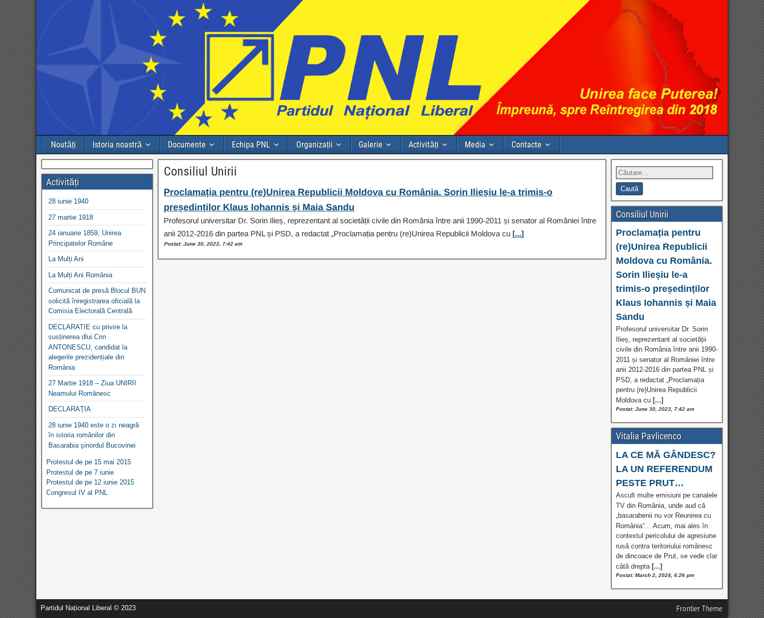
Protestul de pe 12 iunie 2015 (90, 482)
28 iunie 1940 (68, 201)
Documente (187, 145)
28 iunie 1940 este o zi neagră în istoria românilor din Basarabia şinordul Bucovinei (93, 435)
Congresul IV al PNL (77, 492)
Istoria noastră (117, 145)
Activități (424, 145)
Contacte (526, 145)
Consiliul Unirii (200, 171)
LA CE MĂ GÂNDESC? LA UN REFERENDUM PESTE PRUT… (666, 469)
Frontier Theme (699, 608)
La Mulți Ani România (80, 275)
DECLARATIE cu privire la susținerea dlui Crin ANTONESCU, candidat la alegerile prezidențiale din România (87, 347)
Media (475, 145)
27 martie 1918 (70, 217)
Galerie (371, 145)
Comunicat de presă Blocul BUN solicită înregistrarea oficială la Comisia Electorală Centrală (97, 301)
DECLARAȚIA (69, 409)
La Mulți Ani (66, 259)
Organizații (314, 145)
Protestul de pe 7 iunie (80, 472)
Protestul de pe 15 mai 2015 (88, 462)
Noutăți (63, 145)
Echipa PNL (251, 145)
